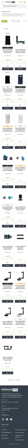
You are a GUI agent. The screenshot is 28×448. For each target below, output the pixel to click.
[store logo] (10, 2)
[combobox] (14, 6)
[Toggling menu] (3, 2)
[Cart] (25, 2)
